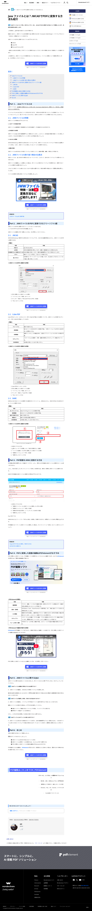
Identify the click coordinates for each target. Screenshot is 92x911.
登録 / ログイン (14, 811)
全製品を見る (37, 897)
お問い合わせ (60, 880)
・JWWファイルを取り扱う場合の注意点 (24, 80)
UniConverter (37, 883)
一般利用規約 (31, 906)
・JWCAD (14, 84)
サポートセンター (39, 843)
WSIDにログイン (60, 888)
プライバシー (12, 906)
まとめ (14, 98)
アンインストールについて (65, 906)
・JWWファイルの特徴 (18, 78)
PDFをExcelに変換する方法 (77, 18)
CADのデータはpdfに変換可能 (16, 216)
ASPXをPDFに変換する (15, 546)
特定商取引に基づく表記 (42, 906)
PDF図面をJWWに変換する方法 (21, 91)
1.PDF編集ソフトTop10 (74, 35)
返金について (53, 906)
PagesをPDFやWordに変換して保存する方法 (20, 544)
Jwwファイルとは (17, 76)
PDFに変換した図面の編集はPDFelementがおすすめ (27, 93)
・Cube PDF (15, 87)
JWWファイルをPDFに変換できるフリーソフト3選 (26, 82)
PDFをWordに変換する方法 (77, 22)
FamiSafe (36, 894)
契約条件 (4, 906)
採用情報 (46, 888)
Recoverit (36, 885)
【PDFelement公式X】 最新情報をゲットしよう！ (77, 69)
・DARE (14, 89)
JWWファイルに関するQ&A (20, 95)
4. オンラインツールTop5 (75, 43)
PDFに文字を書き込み (76, 26)
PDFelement (37, 891)
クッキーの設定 (22, 906)
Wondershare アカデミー (63, 883)
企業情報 (46, 883)
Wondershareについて (49, 880)
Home (9, 9)
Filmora (36, 880)
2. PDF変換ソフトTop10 (74, 37)
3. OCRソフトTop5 (73, 40)
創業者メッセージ (48, 885)
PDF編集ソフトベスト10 (76, 15)
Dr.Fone (36, 888)
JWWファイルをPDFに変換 (38, 63)
